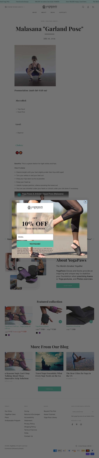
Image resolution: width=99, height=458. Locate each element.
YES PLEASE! (35, 244)
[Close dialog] (85, 202)
